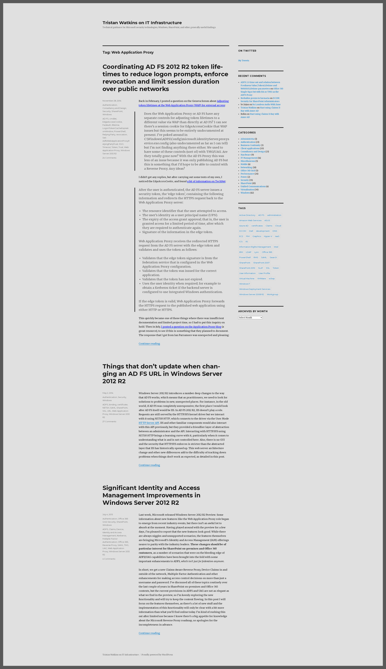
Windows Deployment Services (254, 289)
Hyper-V (268, 236)
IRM (241, 252)
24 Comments (109, 158)
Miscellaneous (248, 161)
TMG (126, 545)
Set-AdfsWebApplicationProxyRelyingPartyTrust (116, 140)
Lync (256, 252)
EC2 (241, 236)
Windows (107, 114)
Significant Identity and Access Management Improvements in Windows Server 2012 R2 (152, 495)
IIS (247, 241)
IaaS (277, 236)
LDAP (248, 252)
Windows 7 (244, 284)
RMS (256, 257)
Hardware (246, 155)
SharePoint (117, 111)
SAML (113, 408)
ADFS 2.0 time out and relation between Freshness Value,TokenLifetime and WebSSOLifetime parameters (260, 85)
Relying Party (109, 134)
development (263, 231)
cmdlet (113, 118)
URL (109, 411)
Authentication (110, 105)
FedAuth (107, 125)
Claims (112, 529)
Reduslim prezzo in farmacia (255, 98)
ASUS (267, 220)
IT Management (249, 158)
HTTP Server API (149, 422)
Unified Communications (253, 186)
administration (274, 215)
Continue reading (149, 343)
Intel (276, 247)
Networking (246, 167)
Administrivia (247, 139)
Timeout (107, 147)
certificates (257, 225)
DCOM (242, 231)
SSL (104, 411)
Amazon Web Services (250, 220)
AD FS (106, 118)
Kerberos (121, 535)
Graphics (257, 236)
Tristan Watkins (248, 107)
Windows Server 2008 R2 (251, 294)
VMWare (261, 278)
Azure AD (243, 225)
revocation (121, 134)
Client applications (250, 148)
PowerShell (119, 131)
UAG (105, 548)
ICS (241, 241)
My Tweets (243, 60)
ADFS (105, 404)
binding (112, 404)
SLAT (260, 268)
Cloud (278, 225)
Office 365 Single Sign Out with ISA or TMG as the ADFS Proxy (262, 91)
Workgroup (272, 294)
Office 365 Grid (248, 170)
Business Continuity (250, 145)
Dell (251, 231)
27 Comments (109, 421)
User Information (247, 273)
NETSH (106, 408)
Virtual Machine (246, 278)
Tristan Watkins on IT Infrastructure (142, 22)
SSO (121, 144)
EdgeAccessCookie (112, 122)
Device (119, 529)
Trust (121, 147)
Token (115, 147)
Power (244, 177)
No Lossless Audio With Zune (266, 104)
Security (107, 111)
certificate (122, 404)
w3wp (272, 278)
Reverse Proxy (110, 545)
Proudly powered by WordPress (157, 654)
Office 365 (123, 542)
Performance (247, 174)
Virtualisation (247, 189)
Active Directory (247, 215)
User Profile (264, 273)
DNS (275, 231)
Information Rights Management (255, 247)
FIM (248, 236)
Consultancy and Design (114, 108)
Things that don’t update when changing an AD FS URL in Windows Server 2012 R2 (162, 374)
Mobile (244, 164)
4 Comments (109, 559)
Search (273, 257)
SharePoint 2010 (247, 268)
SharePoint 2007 (261, 262)
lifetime (115, 125)
